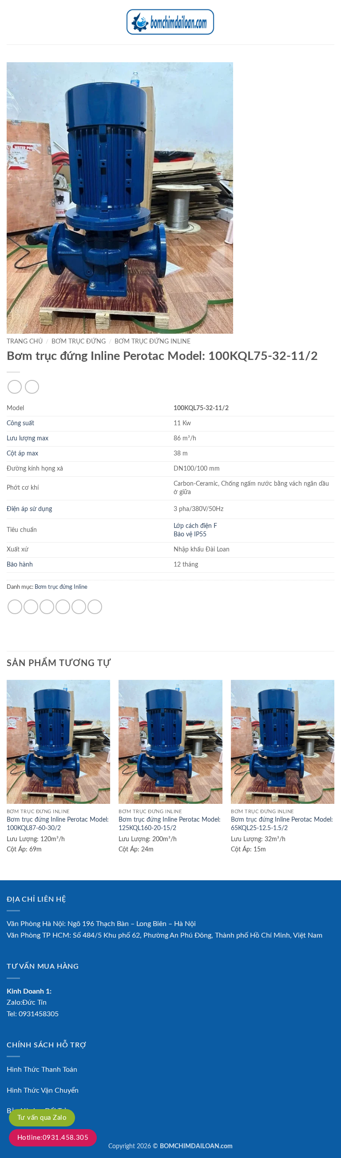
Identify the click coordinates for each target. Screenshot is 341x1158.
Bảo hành (20, 564)
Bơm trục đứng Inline (152, 342)
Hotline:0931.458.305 (52, 1137)
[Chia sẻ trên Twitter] (47, 606)
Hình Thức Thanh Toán (42, 1069)
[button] (12, 22)
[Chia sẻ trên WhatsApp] (15, 606)
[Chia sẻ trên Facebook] (31, 606)
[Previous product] (32, 387)
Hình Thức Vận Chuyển (43, 1090)
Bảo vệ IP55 (190, 534)
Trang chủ (25, 342)
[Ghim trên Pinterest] (78, 606)
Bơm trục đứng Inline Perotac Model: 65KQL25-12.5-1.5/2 (282, 823)
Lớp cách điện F (195, 526)
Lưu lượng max (27, 438)
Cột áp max (22, 453)
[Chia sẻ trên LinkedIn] (94, 606)
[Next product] (14, 387)
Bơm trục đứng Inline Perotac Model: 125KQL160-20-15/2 (170, 823)
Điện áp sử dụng (29, 509)
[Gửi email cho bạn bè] (63, 606)
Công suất (20, 423)
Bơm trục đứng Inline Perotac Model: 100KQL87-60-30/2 (58, 823)
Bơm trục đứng (79, 342)
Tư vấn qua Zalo (42, 1117)
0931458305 (39, 1014)
